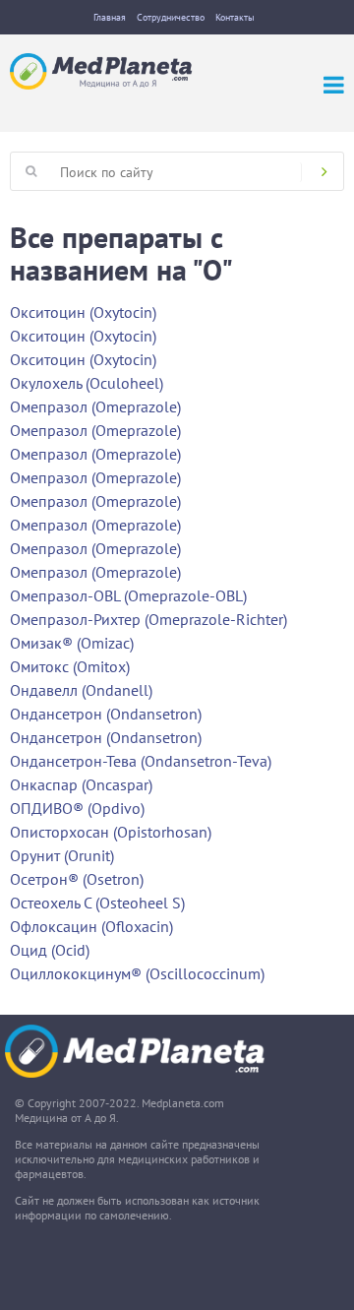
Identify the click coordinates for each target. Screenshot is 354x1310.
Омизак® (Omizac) (72, 643)
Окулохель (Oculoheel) (86, 383)
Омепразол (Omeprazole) (95, 406)
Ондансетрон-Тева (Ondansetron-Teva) (140, 761)
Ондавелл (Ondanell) (81, 690)
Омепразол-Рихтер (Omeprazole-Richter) (148, 619)
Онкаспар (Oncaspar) (81, 784)
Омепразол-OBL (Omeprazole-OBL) (128, 595)
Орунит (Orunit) (62, 855)
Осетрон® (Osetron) (77, 879)
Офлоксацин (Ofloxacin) (91, 926)
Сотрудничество (171, 17)
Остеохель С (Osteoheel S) (97, 902)
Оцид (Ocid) (49, 950)
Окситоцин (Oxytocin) (83, 312)
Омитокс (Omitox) (70, 666)
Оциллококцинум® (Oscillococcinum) (137, 973)
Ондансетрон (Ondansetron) (106, 713)
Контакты (235, 17)
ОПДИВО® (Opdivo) (77, 808)
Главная (109, 17)
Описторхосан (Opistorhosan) (110, 832)
